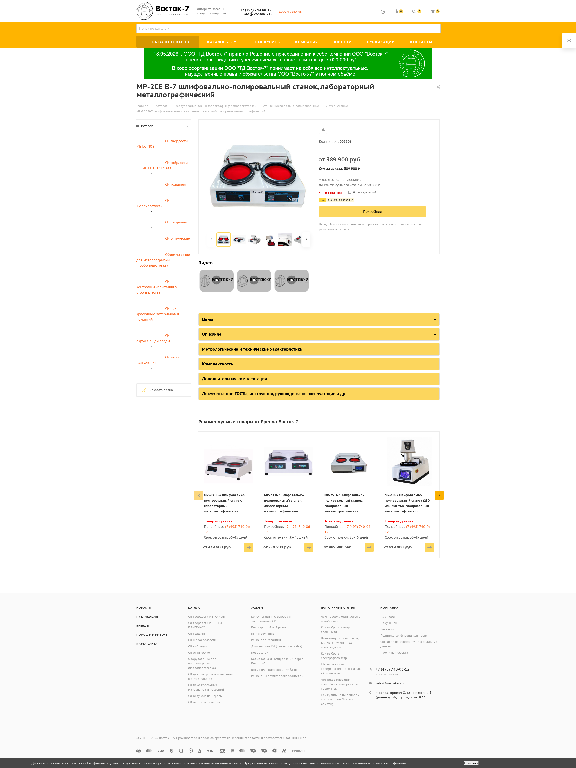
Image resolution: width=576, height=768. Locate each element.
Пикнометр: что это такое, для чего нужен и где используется (340, 642)
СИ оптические (199, 653)
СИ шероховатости (202, 640)
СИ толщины (197, 634)
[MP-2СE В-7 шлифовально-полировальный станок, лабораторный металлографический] (259, 176)
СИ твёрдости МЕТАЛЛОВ (206, 616)
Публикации (147, 616)
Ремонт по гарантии (266, 640)
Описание (212, 334)
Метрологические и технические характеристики (252, 349)
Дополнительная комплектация (234, 378)
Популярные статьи (338, 607)
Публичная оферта (394, 653)
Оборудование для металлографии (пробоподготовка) (202, 663)
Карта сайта (147, 644)
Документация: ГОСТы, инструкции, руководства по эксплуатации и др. (274, 393)
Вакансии (387, 629)
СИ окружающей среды (205, 696)
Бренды (142, 626)
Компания (389, 607)
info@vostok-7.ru (258, 13)
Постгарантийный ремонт (270, 627)
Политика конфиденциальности (403, 635)
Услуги (257, 607)
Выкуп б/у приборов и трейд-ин (274, 670)
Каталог (195, 607)
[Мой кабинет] (383, 12)
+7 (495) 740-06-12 (256, 9)
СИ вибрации (197, 646)
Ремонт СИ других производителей (277, 676)
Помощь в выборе (151, 635)
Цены (207, 319)
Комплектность (217, 364)
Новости (143, 607)
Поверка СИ (260, 653)
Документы (388, 623)
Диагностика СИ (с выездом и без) (276, 646)
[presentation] (198, 495)
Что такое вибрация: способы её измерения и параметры (339, 684)
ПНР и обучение (262, 634)
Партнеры (387, 616)
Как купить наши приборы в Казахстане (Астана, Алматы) (340, 699)
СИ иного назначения (204, 702)
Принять (471, 763)
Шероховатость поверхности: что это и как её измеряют (341, 668)
